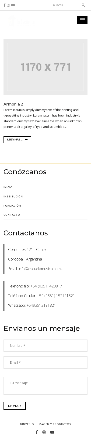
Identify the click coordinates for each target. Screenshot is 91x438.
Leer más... (15, 139)
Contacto (12, 214)
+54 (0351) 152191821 (56, 295)
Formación (12, 205)
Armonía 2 (13, 104)
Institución (13, 196)
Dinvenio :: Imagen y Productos (45, 424)
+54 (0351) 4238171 (47, 286)
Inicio (8, 187)
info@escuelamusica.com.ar (41, 268)
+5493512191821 (41, 305)
